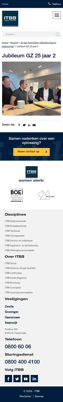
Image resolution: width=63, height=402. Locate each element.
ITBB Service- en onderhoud (18, 240)
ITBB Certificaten (13, 273)
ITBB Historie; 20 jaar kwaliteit (20, 268)
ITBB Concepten (13, 287)
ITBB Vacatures (12, 230)
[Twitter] (24, 124)
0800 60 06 (18, 347)
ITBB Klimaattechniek (15, 226)
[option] (17, 195)
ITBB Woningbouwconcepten (19, 250)
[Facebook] (19, 124)
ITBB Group (10, 263)
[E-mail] (34, 124)
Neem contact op (28, 151)
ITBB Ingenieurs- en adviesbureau (21, 245)
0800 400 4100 (22, 362)
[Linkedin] (29, 124)
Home (5, 4)
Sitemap (39, 396)
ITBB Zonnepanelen (14, 235)
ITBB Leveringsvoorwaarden (19, 292)
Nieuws (14, 42)
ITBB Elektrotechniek (15, 221)
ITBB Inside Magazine (16, 277)
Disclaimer (25, 396)
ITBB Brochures (12, 282)
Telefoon (56, 4)
